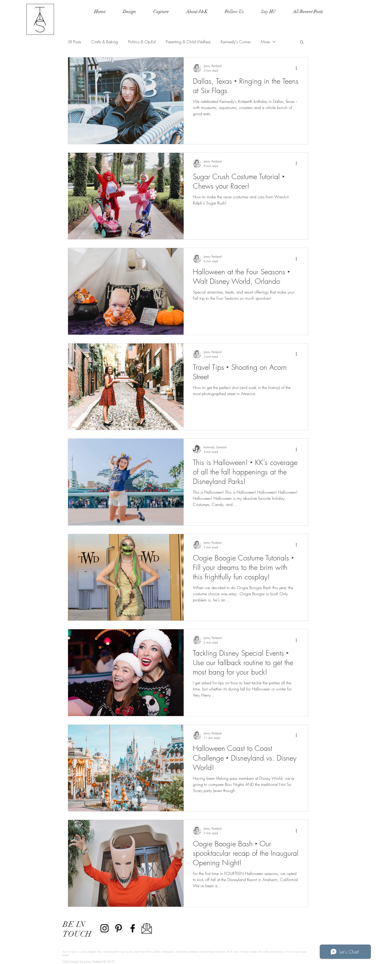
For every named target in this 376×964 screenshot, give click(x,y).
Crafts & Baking (104, 42)
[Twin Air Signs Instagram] (104, 928)
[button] (301, 42)
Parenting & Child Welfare (188, 42)
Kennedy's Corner (236, 42)
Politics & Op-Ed (142, 42)
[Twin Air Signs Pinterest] (118, 928)
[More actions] (298, 68)
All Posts (74, 42)
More (265, 42)
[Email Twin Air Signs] (146, 928)
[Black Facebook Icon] (132, 928)
